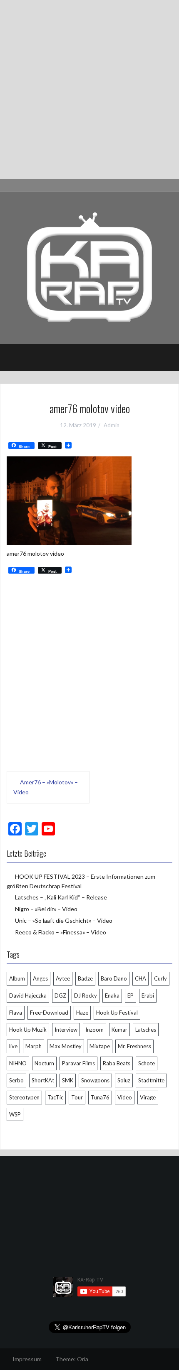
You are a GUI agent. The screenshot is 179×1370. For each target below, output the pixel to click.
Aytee (63, 978)
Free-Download (49, 1012)
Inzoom (94, 1029)
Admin (111, 425)
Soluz (123, 1080)
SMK (67, 1080)
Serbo (16, 1080)
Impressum (27, 1359)
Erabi (148, 995)
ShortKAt (43, 1080)
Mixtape (100, 1046)
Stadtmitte (151, 1080)
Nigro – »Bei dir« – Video (46, 908)
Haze (82, 1012)
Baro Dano (114, 978)
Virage (148, 1097)
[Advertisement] (89, 89)
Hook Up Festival (117, 1012)
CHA (140, 978)
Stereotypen (24, 1097)
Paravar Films (78, 1063)
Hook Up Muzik (28, 1029)
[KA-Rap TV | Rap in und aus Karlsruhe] (89, 267)
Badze (85, 978)
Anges (40, 978)
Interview (66, 1029)
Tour (77, 1097)
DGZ (60, 995)
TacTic (55, 1097)
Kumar (119, 1029)
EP (130, 995)
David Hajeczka (28, 995)
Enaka (112, 995)
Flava (15, 1012)
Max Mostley (66, 1046)
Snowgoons (95, 1080)
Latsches (145, 1029)
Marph (33, 1046)
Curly (160, 978)
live (13, 1046)
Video (124, 1097)
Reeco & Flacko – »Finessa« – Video (60, 932)
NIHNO (18, 1063)
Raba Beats (116, 1063)
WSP (15, 1114)
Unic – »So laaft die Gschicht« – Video (63, 920)
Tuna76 (100, 1097)
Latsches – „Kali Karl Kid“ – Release (61, 897)
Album (17, 978)
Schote (146, 1063)
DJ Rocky (85, 995)
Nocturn (44, 1063)
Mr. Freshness (134, 1046)
